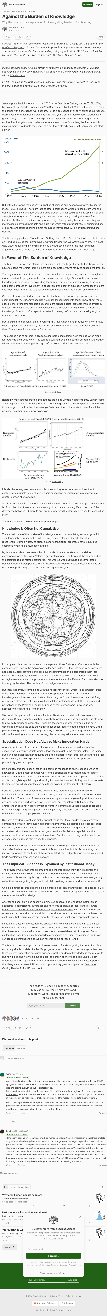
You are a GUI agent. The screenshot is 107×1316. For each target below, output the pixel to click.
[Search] (102, 1187)
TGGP (9, 1074)
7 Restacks (35, 1018)
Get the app (67, 1303)
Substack (40, 1310)
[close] (80, 1216)
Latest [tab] (13, 1187)
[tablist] (14, 1048)
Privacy (53, 1296)
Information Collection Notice (52, 1265)
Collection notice (73, 1296)
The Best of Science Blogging (18, 11)
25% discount (17, 75)
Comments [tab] (9, 1048)
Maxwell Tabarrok (12, 43)
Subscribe (87, 4)
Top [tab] (5, 1187)
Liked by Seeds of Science (18, 1077)
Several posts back (13, 103)
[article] (53, 1200)
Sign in (99, 4)
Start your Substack (46, 1303)
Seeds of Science (16, 28)
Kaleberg (10, 1130)
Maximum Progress (13, 47)
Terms (61, 1296)
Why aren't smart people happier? (22, 1195)
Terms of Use (67, 1262)
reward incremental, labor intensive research (44, 913)
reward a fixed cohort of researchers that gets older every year (37, 909)
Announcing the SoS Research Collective (32, 82)
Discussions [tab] (23, 1187)
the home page (10, 85)
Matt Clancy (57, 392)
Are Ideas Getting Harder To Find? (77, 103)
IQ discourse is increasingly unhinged (24, 1212)
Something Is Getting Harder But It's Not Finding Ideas (61, 238)
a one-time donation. (31, 71)
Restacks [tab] (21, 1048)
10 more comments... (9, 1173)
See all (7, 1247)
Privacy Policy (74, 1265)
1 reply (12, 1121)
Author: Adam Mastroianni (15, 1198)
